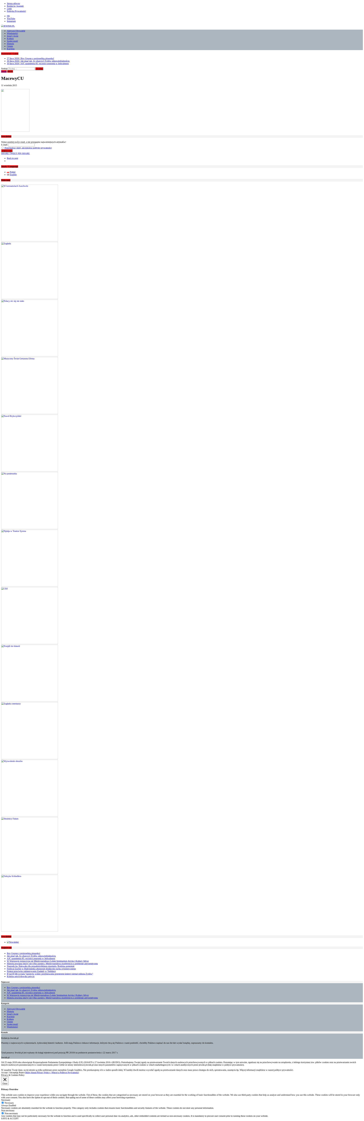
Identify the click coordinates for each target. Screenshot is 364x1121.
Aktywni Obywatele (16, 31)
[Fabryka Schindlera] (29, 931)
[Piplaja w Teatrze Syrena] (29, 586)
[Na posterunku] (29, 528)
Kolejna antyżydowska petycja (20, 976)
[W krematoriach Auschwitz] (29, 240)
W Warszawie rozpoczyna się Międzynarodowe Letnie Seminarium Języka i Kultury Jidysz (48, 961)
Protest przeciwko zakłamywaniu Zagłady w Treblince (31, 971)
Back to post (12, 158)
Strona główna (13, 3)
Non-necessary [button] (8, 1110)
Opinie (10, 46)
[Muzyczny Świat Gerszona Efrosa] (29, 413)
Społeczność (12, 41)
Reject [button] (22, 1072)
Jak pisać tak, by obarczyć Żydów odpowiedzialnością (31, 956)
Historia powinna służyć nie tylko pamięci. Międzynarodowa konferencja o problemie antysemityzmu (52, 963)
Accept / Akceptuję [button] (9, 1072)
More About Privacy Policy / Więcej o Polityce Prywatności (52, 1072)
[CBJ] (29, 643)
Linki (9, 8)
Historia (10, 43)
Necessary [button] (5, 1100)
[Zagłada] (29, 298)
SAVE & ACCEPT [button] (10, 1118)
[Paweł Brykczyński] (29, 471)
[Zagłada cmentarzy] (29, 758)
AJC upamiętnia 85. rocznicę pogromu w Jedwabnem (31, 958)
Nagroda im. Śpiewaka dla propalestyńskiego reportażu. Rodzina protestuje (40, 966)
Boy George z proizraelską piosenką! (23, 953)
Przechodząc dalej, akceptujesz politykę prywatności (28, 148)
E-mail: (4, 145)
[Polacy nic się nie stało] (29, 355)
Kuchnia (11, 49)
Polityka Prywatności (16, 11)
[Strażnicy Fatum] (29, 873)
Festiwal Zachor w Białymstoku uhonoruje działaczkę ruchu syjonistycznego (41, 969)
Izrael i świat (12, 36)
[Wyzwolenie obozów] (29, 816)
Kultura (10, 38)
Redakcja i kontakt (15, 6)
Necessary (9, 1103)
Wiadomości (12, 33)
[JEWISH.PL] (182, 26)
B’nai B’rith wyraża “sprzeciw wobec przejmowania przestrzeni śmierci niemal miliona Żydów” (50, 974)
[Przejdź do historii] (29, 701)
